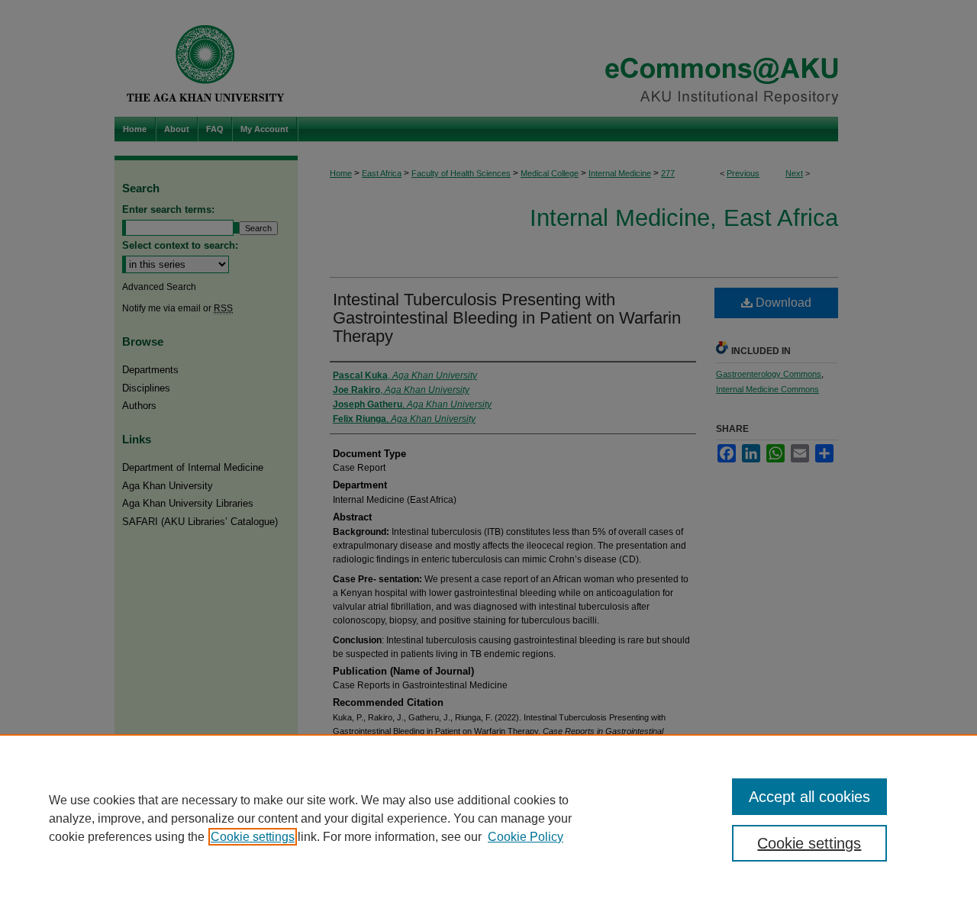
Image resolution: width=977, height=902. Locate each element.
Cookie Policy (525, 836)
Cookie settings (253, 836)
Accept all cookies (809, 796)
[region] (488, 818)
